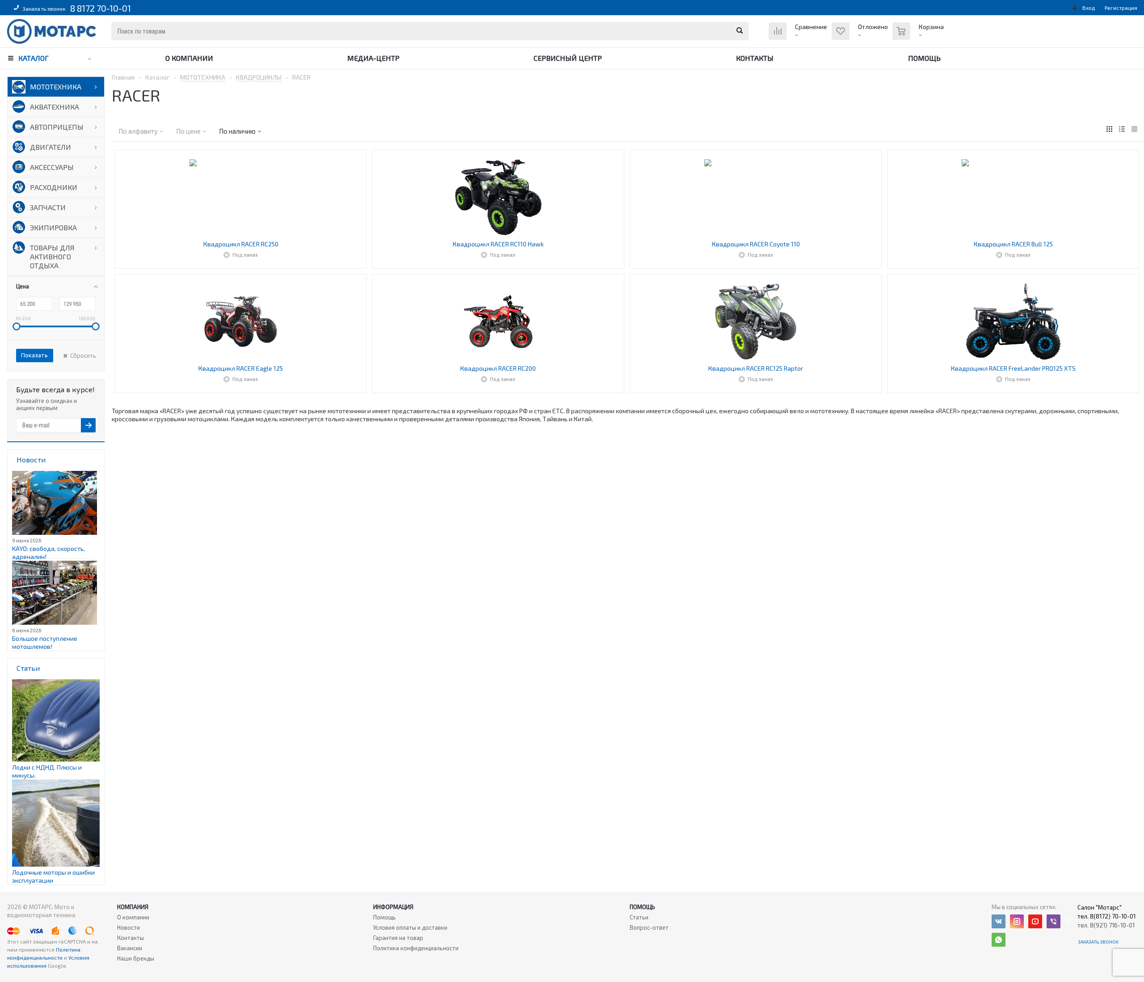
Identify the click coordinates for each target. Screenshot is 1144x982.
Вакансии (129, 948)
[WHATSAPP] (998, 940)
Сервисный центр (568, 58)
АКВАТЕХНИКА (54, 106)
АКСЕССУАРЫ (52, 167)
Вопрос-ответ (649, 927)
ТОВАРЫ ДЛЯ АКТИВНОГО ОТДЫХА (52, 256)
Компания (132, 906)
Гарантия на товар (398, 937)
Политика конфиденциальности (415, 948)
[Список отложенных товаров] (861, 37)
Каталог (33, 58)
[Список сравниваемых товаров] (799, 37)
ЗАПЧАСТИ (48, 207)
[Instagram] (1017, 921)
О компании (189, 58)
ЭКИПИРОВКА (53, 227)
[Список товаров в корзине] (919, 35)
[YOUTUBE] (1035, 921)
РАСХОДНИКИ (53, 187)
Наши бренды (135, 958)
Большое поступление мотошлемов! (44, 642)
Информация (393, 906)
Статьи (639, 917)
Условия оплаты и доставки (410, 927)
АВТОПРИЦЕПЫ (57, 127)
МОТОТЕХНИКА (55, 86)
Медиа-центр (373, 58)
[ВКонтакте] (998, 921)
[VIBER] (1053, 921)
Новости (128, 927)
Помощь (924, 58)
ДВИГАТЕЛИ (50, 147)
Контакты (755, 58)
